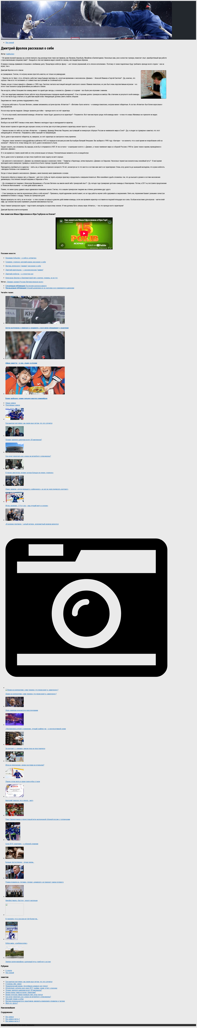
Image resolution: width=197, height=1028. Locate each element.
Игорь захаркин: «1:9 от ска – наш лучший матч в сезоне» (26, 506)
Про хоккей (9, 42)
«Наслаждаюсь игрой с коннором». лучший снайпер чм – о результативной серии (35, 729)
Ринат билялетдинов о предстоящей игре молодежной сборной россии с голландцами (37, 819)
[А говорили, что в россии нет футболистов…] (14, 915)
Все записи (9, 1017)
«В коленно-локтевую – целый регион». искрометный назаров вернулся (32, 524)
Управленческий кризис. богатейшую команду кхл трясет (26, 986)
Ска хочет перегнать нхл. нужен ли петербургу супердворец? (28, 456)
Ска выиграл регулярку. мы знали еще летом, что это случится (28, 423)
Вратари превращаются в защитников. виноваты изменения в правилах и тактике (35, 1001)
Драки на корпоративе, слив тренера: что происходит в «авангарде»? (31, 694)
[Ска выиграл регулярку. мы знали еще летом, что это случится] (14, 419)
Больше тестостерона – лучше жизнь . (19, 862)
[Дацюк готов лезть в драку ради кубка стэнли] (14, 777)
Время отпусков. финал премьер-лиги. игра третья (24, 995)
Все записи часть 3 (12, 1021)
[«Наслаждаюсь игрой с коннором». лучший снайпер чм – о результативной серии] (14, 725)
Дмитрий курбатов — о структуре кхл (19, 274)
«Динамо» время (12, 282)
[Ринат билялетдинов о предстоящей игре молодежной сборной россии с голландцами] (14, 815)
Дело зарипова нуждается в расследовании (21, 710)
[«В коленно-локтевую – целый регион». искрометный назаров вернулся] (14, 520)
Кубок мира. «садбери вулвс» (16, 943)
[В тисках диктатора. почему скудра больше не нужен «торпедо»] (14, 469)
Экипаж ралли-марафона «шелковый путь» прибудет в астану (28, 962)
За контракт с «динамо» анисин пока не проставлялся (25, 748)
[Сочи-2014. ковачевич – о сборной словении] (12, 840)
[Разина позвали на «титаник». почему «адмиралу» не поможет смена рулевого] (14, 878)
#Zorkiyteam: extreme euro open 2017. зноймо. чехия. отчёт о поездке (31, 988)
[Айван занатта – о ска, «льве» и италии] (35, 358)
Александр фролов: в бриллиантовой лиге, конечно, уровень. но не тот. (31, 278)
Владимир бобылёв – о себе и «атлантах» (20, 258)
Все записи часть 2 (12, 1019)
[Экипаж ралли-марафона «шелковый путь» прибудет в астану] (14, 958)
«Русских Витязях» (26, 282)
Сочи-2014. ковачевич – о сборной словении (21, 844)
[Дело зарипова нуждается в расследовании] (14, 706)
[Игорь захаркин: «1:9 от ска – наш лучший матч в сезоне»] (14, 502)
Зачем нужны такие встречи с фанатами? (20, 992)
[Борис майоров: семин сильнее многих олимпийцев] (35, 394)
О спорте (8, 970)
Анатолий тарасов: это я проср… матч (19, 800)
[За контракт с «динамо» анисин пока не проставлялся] (14, 744)
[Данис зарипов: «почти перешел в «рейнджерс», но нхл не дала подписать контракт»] (14, 485)
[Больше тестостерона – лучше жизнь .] (14, 858)
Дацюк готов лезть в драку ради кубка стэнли (22, 781)
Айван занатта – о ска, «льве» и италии (21, 363)
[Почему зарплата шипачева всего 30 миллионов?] (14, 436)
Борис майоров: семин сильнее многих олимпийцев (26, 398)
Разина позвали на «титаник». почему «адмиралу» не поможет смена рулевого (34, 882)
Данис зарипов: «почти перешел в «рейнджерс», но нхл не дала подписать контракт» (36, 489)
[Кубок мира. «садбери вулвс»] (11, 939)
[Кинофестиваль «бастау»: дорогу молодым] (14, 896)
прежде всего (38, 282)
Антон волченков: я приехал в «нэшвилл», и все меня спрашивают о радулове (37, 328)
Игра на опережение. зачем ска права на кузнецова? (24, 765)
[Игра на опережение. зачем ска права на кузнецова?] (14, 761)
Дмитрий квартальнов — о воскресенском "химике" (24, 270)
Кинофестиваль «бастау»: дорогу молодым (21, 900)
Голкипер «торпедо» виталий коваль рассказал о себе (25, 262)
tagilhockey (10, 54)
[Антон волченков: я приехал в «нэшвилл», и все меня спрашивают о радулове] (35, 323)
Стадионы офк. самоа (13, 984)
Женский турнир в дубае (14, 999)
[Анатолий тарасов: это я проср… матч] (14, 796)
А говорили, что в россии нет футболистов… (21, 919)
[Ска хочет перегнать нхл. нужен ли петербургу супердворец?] (14, 452)
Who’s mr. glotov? (11, 1003)
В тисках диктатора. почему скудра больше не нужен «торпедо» (29, 473)
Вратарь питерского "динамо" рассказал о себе (23, 266)
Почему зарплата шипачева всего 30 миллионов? (23, 440)
